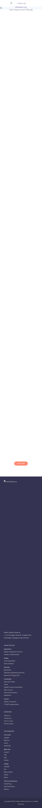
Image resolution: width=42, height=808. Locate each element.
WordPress (8, 784)
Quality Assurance (10, 702)
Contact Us (8, 718)
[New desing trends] (21, 28)
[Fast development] (21, 87)
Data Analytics (9, 664)
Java (5, 757)
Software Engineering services (14, 673)
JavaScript (7, 746)
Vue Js (6, 743)
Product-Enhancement (11, 654)
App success (13, 247)
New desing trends (16, 47)
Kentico (6, 789)
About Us (7, 716)
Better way (12, 297)
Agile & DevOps (9, 682)
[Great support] (21, 424)
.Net (5, 755)
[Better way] (21, 278)
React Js (6, 740)
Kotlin (6, 777)
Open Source (8, 690)
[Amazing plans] (21, 374)
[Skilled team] (21, 177)
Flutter (6, 775)
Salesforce (7, 695)
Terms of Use (8, 721)
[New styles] (21, 124)
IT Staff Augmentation (11, 704)
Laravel (6, 752)
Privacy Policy (8, 724)
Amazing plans (14, 393)
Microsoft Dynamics (10, 693)
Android (6, 767)
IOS (5, 769)
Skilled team (13, 197)
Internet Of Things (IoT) (12, 675)
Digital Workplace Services (13, 652)
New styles (12, 143)
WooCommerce (9, 786)
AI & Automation (9, 661)
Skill (8, 44)
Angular (6, 738)
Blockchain (7, 670)
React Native (8, 772)
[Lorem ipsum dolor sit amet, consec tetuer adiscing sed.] (21, 337)
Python (6, 760)
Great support (14, 442)
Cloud (6, 684)
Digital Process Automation (13, 687)
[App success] (21, 229)
